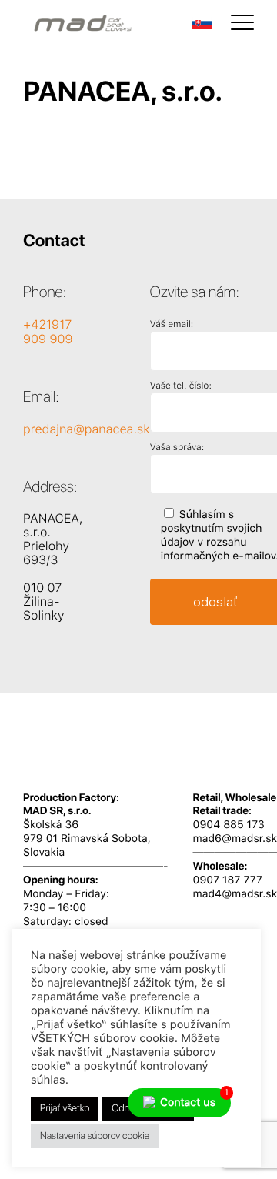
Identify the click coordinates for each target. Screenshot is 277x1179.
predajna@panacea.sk (86, 429)
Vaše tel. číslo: (181, 385)
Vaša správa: (177, 447)
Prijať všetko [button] (64, 1108)
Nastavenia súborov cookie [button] (94, 1136)
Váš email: (171, 324)
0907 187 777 (227, 880)
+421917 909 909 (48, 331)
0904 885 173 (229, 825)
